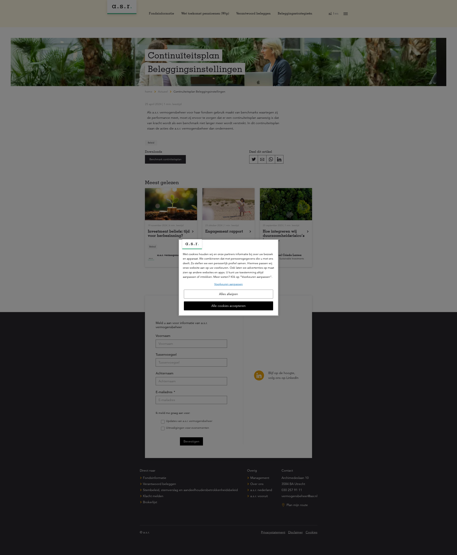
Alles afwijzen (228, 294)
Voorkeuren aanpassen (228, 284)
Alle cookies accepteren (228, 306)
